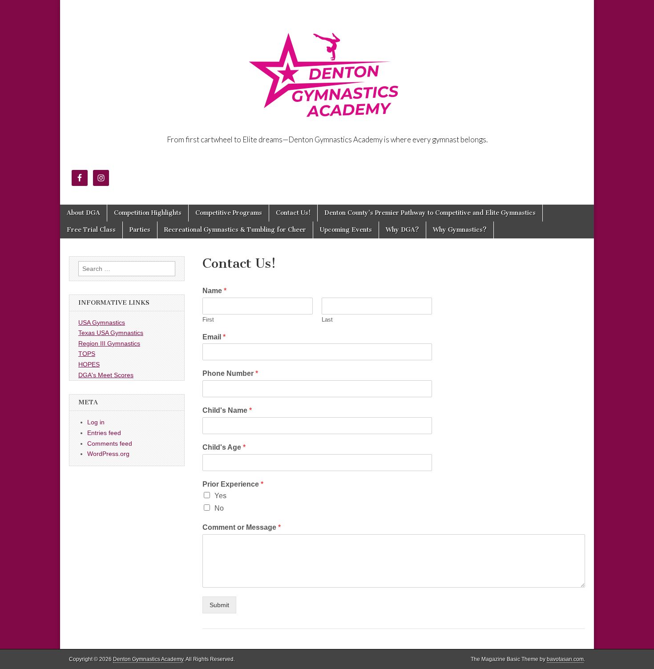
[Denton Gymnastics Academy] (327, 68)
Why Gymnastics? (460, 230)
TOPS (86, 353)
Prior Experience (232, 484)
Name (214, 290)
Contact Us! (293, 213)
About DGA (83, 213)
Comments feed (109, 443)
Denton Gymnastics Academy (148, 659)
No (219, 508)
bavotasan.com (565, 659)
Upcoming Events (346, 230)
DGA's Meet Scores (105, 375)
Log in (96, 422)
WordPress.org (108, 453)
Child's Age (224, 447)
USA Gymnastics (101, 322)
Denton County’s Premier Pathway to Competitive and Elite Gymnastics (430, 213)
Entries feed (104, 432)
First (208, 319)
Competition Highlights (148, 213)
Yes (220, 496)
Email (214, 337)
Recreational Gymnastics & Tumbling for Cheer (235, 230)
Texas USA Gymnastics (110, 332)
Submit (219, 605)
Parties (139, 230)
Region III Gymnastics (109, 343)
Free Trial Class (91, 230)
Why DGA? (402, 230)
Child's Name (227, 410)
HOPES (89, 364)
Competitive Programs (228, 213)
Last (327, 319)
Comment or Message (241, 527)
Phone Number (230, 373)
